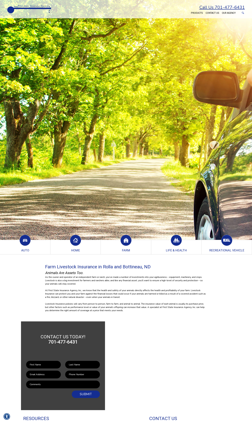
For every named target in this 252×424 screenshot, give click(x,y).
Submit (86, 394)
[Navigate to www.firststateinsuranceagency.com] (188, 11)
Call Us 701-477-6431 (222, 7)
